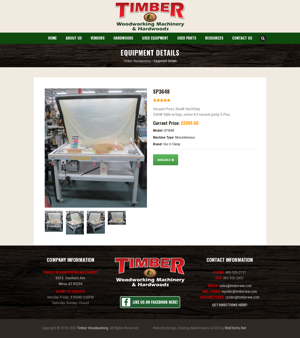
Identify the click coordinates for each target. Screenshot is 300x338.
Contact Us (242, 38)
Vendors (97, 38)
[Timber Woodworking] (150, 16)
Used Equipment (155, 38)
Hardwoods (123, 38)
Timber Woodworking (92, 328)
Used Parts (186, 38)
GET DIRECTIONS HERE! (229, 305)
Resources (214, 38)
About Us (74, 38)
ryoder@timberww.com (242, 297)
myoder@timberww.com (239, 291)
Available (164, 159)
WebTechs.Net (235, 328)
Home (52, 38)
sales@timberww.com (235, 286)
